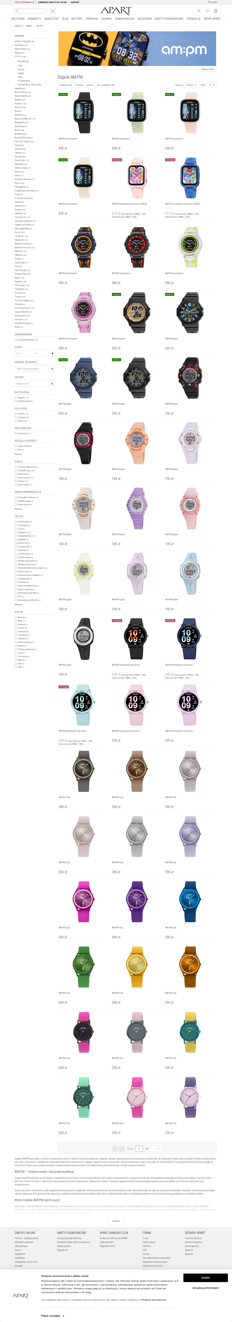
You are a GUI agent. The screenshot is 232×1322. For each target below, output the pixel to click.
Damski (23, 414)
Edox (19, 171)
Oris (18, 266)
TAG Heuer (22, 285)
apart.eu (189, 1254)
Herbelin (20, 213)
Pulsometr (23, 582)
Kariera (146, 1254)
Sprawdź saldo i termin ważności (73, 1242)
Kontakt (18, 1266)
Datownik (24, 532)
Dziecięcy (23, 417)
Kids (20, 77)
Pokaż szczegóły (50, 1315)
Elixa (19, 175)
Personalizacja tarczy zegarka (33, 568)
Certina (20, 149)
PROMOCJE (194, 19)
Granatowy (24, 635)
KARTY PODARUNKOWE (169, 19)
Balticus (20, 115)
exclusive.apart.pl (193, 1242)
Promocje (79, 85)
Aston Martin (23, 96)
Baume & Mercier (25, 118)
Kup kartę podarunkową (69, 1238)
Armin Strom (23, 92)
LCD (21, 529)
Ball (18, 111)
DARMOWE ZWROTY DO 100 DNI (52, 2)
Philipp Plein (23, 274)
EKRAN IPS (24, 543)
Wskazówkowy (26, 536)
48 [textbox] (210, 85)
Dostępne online (65, 85)
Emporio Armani (25, 179)
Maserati (21, 240)
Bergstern (22, 122)
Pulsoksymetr (25, 578)
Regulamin (20, 1254)
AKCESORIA (145, 19)
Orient (19, 259)
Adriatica (21, 45)
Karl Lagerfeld (23, 228)
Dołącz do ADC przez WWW (113, 1238)
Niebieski (23, 638)
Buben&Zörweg (24, 137)
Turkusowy (24, 656)
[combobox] (191, 85)
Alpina (19, 52)
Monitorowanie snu (27, 564)
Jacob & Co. (22, 217)
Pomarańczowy (26, 642)
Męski (22, 421)
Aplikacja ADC (107, 1242)
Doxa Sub (22, 160)
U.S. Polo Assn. (24, 308)
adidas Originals (24, 41)
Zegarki (29, 26)
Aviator (20, 103)
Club (20, 65)
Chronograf (24, 525)
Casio (19, 145)
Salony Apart (149, 1242)
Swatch (21, 281)
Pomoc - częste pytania (26, 1238)
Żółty (21, 667)
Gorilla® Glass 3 (26, 470)
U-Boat (20, 304)
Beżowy (22, 617)
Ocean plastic (25, 504)
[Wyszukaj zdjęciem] (52, 11)
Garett (19, 202)
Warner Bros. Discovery (29, 84)
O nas (145, 1238)
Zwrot (18, 1250)
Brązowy (23, 624)
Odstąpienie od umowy (26, 1262)
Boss (19, 130)
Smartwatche (25, 401)
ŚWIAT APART (212, 19)
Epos (19, 183)
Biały (21, 621)
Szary (21, 653)
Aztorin (20, 107)
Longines (21, 236)
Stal (21, 450)
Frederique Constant (27, 190)
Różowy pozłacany (27, 649)
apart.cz (189, 1250)
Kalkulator (23, 550)
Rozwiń (116, 1221)
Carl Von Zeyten (24, 141)
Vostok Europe (24, 323)
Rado (19, 277)
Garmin (20, 206)
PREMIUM (92, 19)
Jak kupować (21, 1246)
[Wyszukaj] (17, 11)
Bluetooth (23, 539)
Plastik (23, 481)
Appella (20, 88)
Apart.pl (18, 26)
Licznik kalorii (25, 554)
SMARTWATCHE (124, 19)
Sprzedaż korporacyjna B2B (156, 1258)
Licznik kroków (25, 557)
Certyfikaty (20, 1258)
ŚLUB (65, 19)
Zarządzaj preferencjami (205, 1287)
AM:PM (20, 56)
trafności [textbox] (189, 85)
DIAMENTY (34, 19)
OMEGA (21, 255)
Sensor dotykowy (26, 589)
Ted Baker (21, 289)
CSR (145, 1250)
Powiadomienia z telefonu (30, 575)
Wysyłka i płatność (24, 1242)
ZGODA (205, 1277)
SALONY (213, 2)
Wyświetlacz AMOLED (29, 600)
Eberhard (21, 164)
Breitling (21, 134)
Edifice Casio (23, 168)
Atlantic (20, 99)
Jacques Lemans (25, 221)
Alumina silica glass (28, 467)
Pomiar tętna (25, 571)
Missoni (20, 251)
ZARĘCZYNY (51, 19)
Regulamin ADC (107, 1246)
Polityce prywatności (154, 1299)
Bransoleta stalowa (28, 497)
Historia (146, 1246)
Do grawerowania (28, 340)
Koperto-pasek (25, 501)
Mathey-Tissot (24, 243)
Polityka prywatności (153, 1266)
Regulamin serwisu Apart (155, 1262)
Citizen (20, 153)
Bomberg (21, 126)
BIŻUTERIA (18, 19)
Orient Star (21, 262)
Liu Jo (20, 232)
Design (21, 69)
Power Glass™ (25, 485)
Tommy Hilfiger (24, 300)
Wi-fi (21, 596)
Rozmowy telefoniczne (28, 586)
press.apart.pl (192, 1246)
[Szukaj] (52, 353)
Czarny (22, 628)
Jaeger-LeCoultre (25, 224)
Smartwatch (24, 81)
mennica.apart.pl (193, 1238)
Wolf (19, 327)
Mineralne (24, 474)
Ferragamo (21, 187)
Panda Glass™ (25, 477)
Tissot (20, 296)
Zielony (22, 660)
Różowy (22, 646)
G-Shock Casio (24, 198)
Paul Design (22, 270)
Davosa (20, 156)
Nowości (89, 85)
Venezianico (22, 315)
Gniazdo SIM (24, 546)
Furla (19, 194)
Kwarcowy (24, 433)
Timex (20, 293)
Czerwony (23, 631)
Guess (20, 209)
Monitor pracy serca (28, 561)
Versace (21, 319)
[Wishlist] (207, 10)
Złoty (21, 663)
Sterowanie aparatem (28, 593)
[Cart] (215, 11)
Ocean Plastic (25, 446)
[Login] (198, 10)
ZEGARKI (106, 19)
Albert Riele (22, 49)
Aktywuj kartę (63, 1246)
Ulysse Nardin (23, 312)
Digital (21, 73)
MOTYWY (77, 19)
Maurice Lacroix (25, 247)
